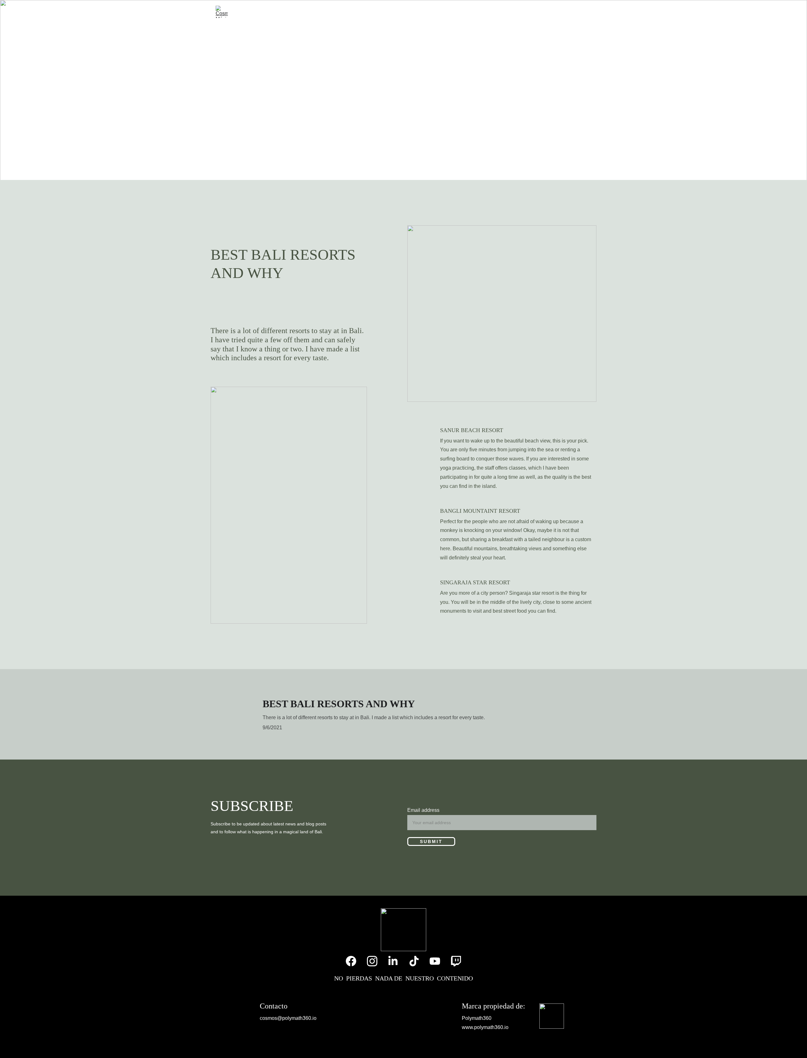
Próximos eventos (399, 11)
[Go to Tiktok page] (566, 11)
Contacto (496, 11)
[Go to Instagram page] (541, 11)
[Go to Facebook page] (529, 11)
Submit (431, 841)
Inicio (284, 11)
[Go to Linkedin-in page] (553, 11)
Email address (423, 810)
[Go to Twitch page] (587, 11)
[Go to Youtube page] (578, 11)
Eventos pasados (327, 11)
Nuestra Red (454, 11)
